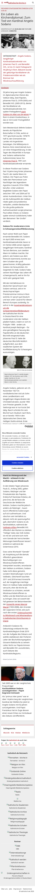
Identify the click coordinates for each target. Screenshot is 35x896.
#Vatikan (18, 732)
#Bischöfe (6, 732)
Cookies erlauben (17, 463)
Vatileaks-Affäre (10, 527)
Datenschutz (27, 889)
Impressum (17, 889)
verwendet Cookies (23, 457)
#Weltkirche (26, 732)
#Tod (12, 732)
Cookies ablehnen (17, 468)
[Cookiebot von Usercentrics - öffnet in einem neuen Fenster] (25, 426)
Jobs (10, 889)
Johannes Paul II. (10, 161)
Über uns (4, 889)
